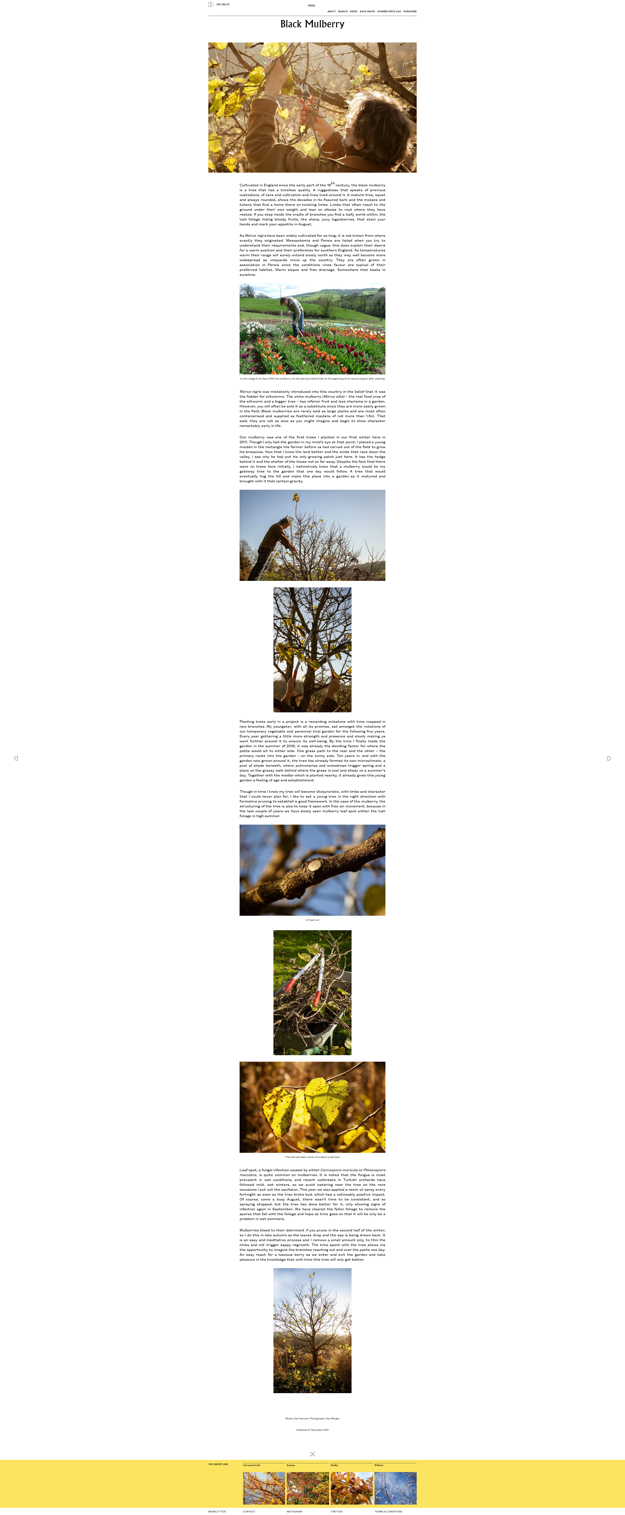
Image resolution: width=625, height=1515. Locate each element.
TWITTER (336, 1511)
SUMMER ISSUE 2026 (389, 11)
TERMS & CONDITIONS (388, 1511)
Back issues (367, 11)
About (331, 11)
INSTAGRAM (294, 1511)
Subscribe (410, 11)
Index (353, 11)
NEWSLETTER (217, 1511)
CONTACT (249, 1511)
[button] (15, 757)
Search (342, 11)
